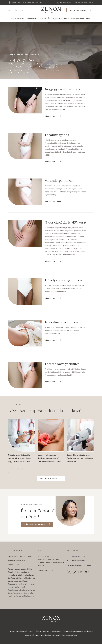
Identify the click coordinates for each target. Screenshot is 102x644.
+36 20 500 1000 (66, 2)
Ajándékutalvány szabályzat (73, 631)
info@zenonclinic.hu (86, 2)
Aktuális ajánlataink (76, 18)
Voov (75, 635)
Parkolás (42, 570)
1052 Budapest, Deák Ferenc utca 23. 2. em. (27, 2)
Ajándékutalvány (60, 18)
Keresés (16, 10)
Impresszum (56, 631)
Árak (49, 18)
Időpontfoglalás (76, 565)
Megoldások (32, 18)
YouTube (86, 572)
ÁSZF (31, 631)
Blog (88, 18)
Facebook (80, 572)
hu (9, 10)
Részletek (50, 116)
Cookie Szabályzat (42, 631)
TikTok (75, 572)
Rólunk (43, 18)
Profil (22, 10)
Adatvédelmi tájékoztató (18, 631)
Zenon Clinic (51, 10)
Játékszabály (89, 631)
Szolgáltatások (17, 18)
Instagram (69, 572)
